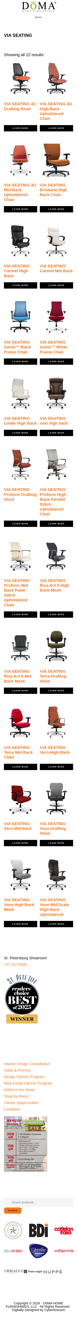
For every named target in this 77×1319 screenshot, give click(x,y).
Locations (12, 1109)
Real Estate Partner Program (28, 1083)
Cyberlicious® (54, 1310)
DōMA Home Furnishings (38, 7)
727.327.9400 (15, 964)
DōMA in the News (19, 1090)
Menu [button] (38, 17)
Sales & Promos (17, 1070)
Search (13, 1210)
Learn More (20, 128)
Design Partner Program (24, 1077)
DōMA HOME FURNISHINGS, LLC (34, 1304)
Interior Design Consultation (27, 1064)
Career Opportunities (21, 1103)
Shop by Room (16, 1096)
